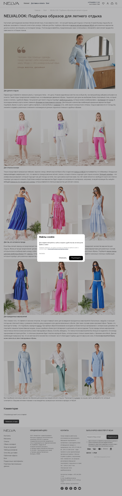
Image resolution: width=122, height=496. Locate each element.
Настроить (42, 253)
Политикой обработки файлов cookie (58, 249)
